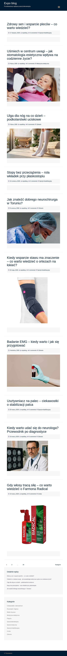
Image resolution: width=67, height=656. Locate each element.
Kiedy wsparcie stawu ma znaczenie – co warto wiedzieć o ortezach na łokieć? (33, 261)
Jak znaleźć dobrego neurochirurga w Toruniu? (19, 588)
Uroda (40, 494)
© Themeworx (8, 653)
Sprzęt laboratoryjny (13, 621)
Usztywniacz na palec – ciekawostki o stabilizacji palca (33, 402)
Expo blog (10, 3)
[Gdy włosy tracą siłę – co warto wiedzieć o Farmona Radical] (33, 524)
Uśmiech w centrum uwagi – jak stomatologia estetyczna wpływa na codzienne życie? (32, 54)
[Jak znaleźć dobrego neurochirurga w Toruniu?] (33, 227)
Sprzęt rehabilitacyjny (45, 33)
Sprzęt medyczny (12, 625)
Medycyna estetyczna (43, 63)
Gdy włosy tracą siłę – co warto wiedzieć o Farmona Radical (29, 487)
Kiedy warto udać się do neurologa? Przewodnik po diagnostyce (33, 429)
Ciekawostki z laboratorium (15, 605)
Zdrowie (39, 124)
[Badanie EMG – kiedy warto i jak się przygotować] (33, 370)
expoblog (24, 33)
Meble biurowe (11, 612)
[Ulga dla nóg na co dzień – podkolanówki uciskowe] (33, 143)
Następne (58, 564)
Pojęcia (9, 618)
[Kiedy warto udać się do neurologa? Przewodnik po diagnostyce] (27, 455)
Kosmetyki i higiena (12, 609)
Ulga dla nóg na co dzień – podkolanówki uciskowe (26, 117)
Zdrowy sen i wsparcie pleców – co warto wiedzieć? (20, 576)
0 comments (33, 33)
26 (23, 564)
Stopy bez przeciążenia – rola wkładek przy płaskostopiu (28, 174)
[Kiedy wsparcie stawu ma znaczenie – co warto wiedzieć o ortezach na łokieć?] (33, 300)
